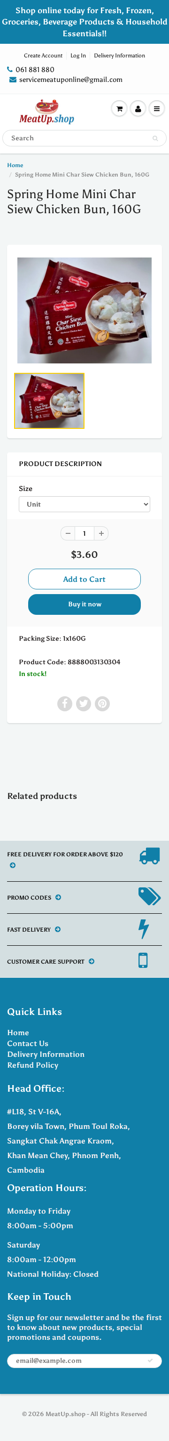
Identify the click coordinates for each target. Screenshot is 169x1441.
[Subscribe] (150, 1360)
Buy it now (84, 604)
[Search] (155, 138)
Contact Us (27, 1043)
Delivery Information (119, 55)
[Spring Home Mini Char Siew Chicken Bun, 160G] (84, 310)
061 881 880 (34, 69)
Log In (78, 55)
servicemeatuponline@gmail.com (71, 79)
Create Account (43, 55)
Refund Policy (32, 1065)
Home (15, 165)
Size (25, 488)
